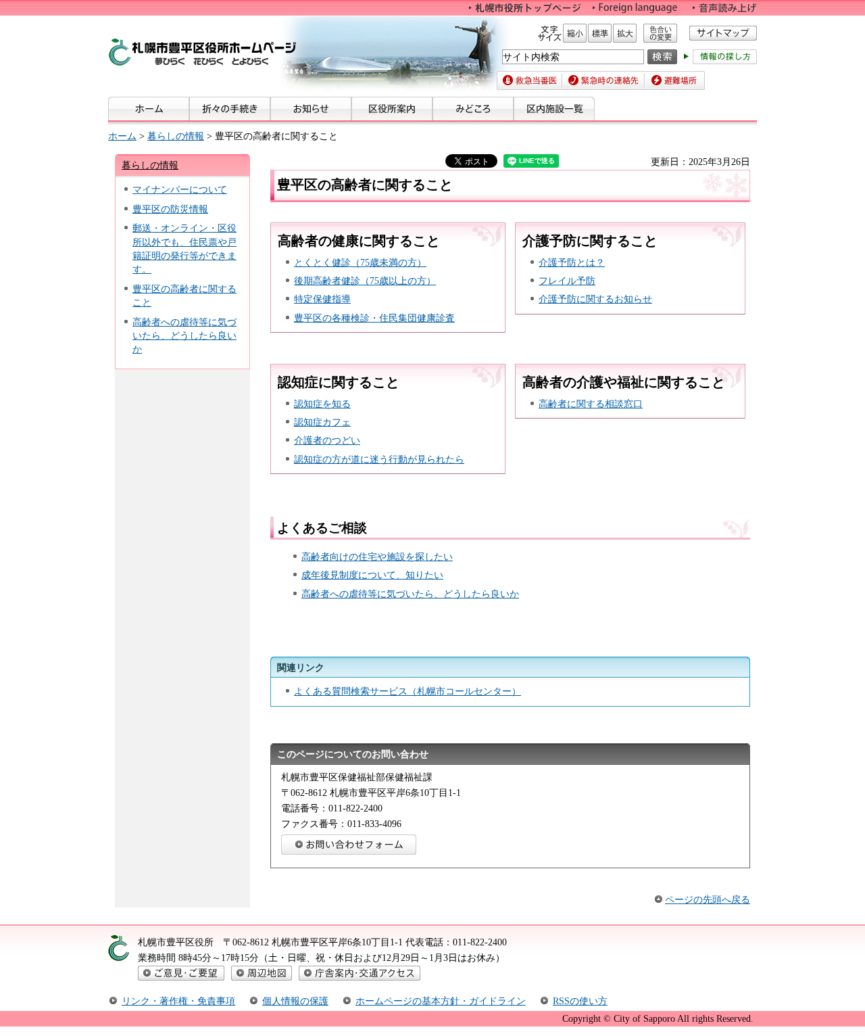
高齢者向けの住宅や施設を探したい (377, 556)
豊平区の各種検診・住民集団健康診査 (374, 317)
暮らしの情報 (175, 136)
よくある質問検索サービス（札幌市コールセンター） (407, 691)
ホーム (122, 136)
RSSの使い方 (580, 1000)
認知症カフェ (322, 422)
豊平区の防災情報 (170, 209)
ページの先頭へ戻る (707, 899)
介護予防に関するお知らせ (595, 298)
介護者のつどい (327, 440)
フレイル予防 (567, 280)
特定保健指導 (322, 298)
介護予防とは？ (572, 262)
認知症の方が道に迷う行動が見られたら (379, 459)
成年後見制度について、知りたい (372, 574)
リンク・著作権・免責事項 (178, 1000)
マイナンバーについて (179, 189)
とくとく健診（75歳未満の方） (360, 262)
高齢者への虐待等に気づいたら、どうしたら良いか (184, 335)
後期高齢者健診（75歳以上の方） (365, 280)
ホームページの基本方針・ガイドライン (440, 1000)
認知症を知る (322, 403)
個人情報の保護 (295, 1000)
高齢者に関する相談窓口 (591, 403)
